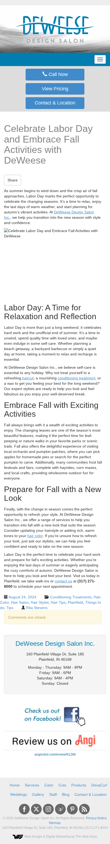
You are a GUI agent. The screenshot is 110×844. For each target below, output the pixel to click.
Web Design (33, 836)
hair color (35, 536)
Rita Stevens (37, 608)
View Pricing (55, 88)
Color (48, 785)
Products (78, 785)
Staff (53, 794)
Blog (65, 794)
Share (12, 180)
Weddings (18, 794)
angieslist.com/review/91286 (55, 754)
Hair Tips (58, 602)
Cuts (62, 785)
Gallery (38, 794)
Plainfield (75, 602)
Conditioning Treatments (71, 597)
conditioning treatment (76, 378)
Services (32, 785)
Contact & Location (55, 103)
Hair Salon (20, 602)
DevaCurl (99, 785)
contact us (63, 581)
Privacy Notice (96, 818)
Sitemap (55, 823)
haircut (27, 378)
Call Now (57, 74)
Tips (9, 608)
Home (15, 785)
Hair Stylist (40, 602)
